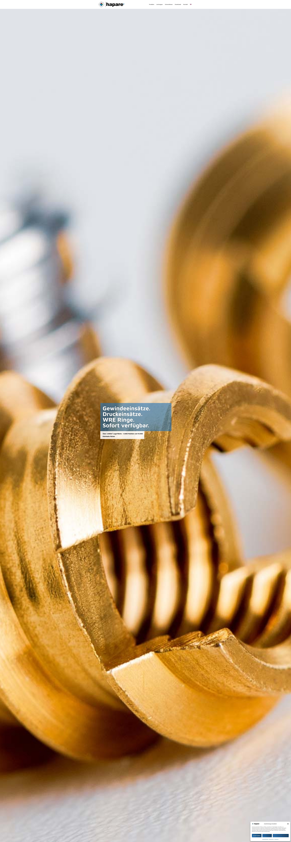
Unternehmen (169, 4)
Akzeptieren (256, 835)
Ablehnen (267, 835)
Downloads (178, 4)
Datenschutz (271, 839)
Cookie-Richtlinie (265, 839)
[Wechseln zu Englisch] (191, 4)
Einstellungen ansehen (280, 835)
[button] (288, 824)
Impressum (276, 839)
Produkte (151, 4)
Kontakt (185, 4)
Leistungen (159, 4)
